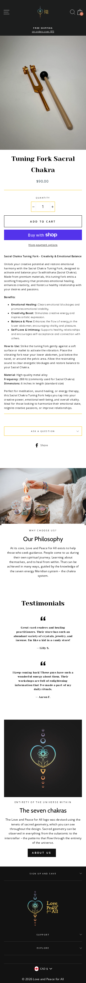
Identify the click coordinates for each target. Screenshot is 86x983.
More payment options (43, 245)
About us (41, 852)
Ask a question (43, 431)
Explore (43, 948)
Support (43, 934)
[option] (43, 30)
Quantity (43, 197)
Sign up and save (43, 873)
